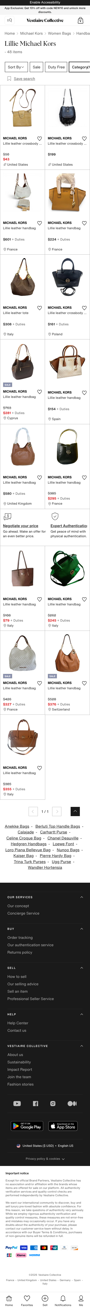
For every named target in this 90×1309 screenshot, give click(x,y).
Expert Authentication (70, 525)
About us (15, 1054)
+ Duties (18, 239)
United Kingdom (27, 1280)
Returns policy (19, 952)
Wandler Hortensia (45, 867)
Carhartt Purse (53, 832)
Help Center (17, 1023)
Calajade (26, 832)
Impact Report (19, 1069)
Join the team (19, 1077)
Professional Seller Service (30, 998)
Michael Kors (31, 33)
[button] (80, 20)
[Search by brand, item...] (9, 20)
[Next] (56, 811)
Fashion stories (20, 1084)
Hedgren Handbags (29, 844)
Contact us (16, 1030)
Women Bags (59, 33)
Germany (65, 1280)
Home (10, 33)
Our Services (20, 897)
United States (48, 1280)
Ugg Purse (61, 862)
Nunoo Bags (68, 850)
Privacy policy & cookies (43, 1158)
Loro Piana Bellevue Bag (28, 850)
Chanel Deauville (63, 838)
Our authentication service (30, 945)
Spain (77, 1280)
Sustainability (19, 1062)
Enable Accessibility (45, 2)
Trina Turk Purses (30, 862)
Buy (10, 929)
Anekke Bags (17, 826)
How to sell (17, 976)
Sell (11, 968)
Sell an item (17, 991)
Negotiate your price (20, 525)
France (10, 1280)
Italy (45, 1283)
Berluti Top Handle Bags (57, 826)
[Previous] (33, 811)
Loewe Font (63, 844)
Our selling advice (23, 984)
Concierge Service (23, 913)
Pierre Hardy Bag (56, 856)
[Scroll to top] (75, 811)
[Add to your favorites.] (39, 138)
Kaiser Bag (23, 856)
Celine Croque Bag (23, 838)
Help (11, 1014)
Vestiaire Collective (27, 1046)
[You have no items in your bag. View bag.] (80, 20)
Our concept (18, 906)
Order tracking (20, 937)
